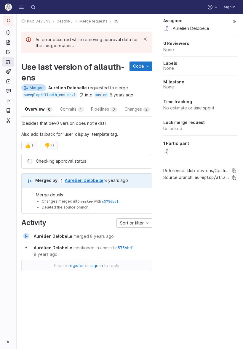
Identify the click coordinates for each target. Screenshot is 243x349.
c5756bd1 (110, 201)
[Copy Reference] (233, 170)
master (101, 95)
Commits (70, 109)
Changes (136, 109)
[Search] (33, 7)
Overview (37, 109)
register (76, 265)
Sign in (229, 7)
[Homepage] (8, 7)
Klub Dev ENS (39, 21)
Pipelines (103, 109)
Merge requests (93, 21)
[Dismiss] (145, 39)
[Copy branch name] (81, 94)
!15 (115, 21)
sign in (96, 265)
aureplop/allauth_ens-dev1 (50, 95)
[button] (21, 7)
